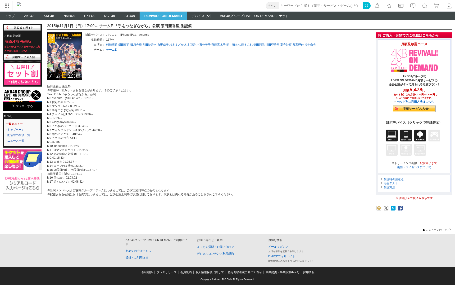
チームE (111, 49)
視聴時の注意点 (394, 179)
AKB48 (29, 16)
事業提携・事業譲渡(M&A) (282, 272)
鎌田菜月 (124, 44)
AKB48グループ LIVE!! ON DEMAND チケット (254, 16)
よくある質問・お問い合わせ (215, 247)
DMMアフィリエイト (281, 256)
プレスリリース (167, 272)
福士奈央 (310, 44)
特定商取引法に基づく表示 (245, 272)
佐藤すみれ (245, 44)
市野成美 (163, 44)
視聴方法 (389, 187)
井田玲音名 (149, 44)
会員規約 (186, 272)
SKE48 (49, 16)
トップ (10, 16)
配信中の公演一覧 (18, 135)
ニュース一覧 (15, 140)
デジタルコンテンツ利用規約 (215, 253)
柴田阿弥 (259, 44)
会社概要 (147, 272)
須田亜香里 (272, 44)
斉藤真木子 (218, 44)
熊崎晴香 (112, 44)
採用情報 (308, 272)
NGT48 (109, 16)
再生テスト (391, 183)
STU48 (129, 16)
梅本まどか (176, 44)
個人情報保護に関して (210, 272)
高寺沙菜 (286, 44)
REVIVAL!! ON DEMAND (163, 16)
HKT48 (89, 16)
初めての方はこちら (138, 251)
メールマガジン (278, 246)
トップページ (15, 129)
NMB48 (69, 16)
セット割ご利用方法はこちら (415, 101)
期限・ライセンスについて (414, 167)
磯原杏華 (136, 44)
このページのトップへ (439, 229)
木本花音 (190, 44)
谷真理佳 (298, 44)
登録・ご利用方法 (137, 257)
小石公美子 (203, 44)
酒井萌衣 (232, 44)
